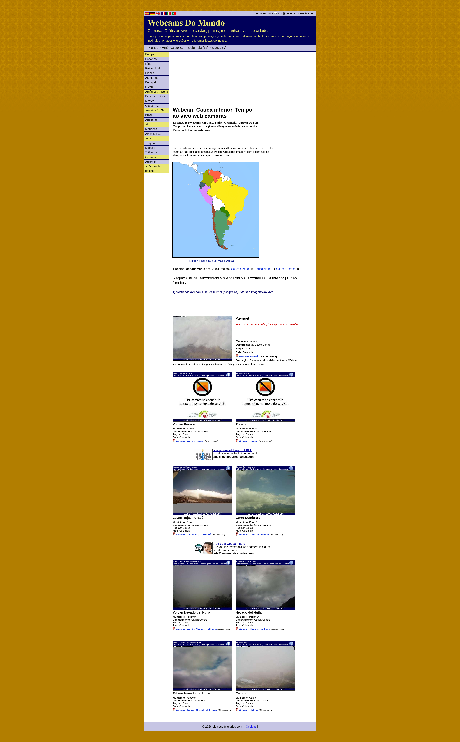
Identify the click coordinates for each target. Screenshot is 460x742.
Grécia (149, 87)
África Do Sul (153, 133)
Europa (150, 54)
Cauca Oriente (285, 268)
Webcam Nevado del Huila (255, 629)
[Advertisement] (244, 79)
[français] (163, 14)
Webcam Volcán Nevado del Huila (196, 629)
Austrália (151, 161)
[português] (174, 14)
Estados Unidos (155, 96)
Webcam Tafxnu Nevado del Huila (196, 710)
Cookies (251, 726)
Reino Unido (153, 68)
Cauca (216, 47)
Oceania (150, 157)
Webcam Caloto (248, 710)
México (149, 101)
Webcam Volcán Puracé (190, 441)
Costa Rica (152, 105)
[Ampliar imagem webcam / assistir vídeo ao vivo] (202, 420)
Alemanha (151, 77)
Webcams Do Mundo (186, 22)
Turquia (150, 143)
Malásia (150, 147)
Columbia (195, 47)
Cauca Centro (240, 268)
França (149, 73)
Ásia (148, 138)
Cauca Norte (262, 268)
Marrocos (151, 129)
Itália (148, 63)
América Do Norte (156, 91)
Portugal (150, 82)
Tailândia (151, 152)
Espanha (151, 59)
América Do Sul (173, 47)
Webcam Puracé (248, 441)
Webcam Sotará (248, 356)
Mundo (153, 47)
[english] (158, 14)
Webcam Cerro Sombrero (254, 534)
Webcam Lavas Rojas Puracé (193, 534)
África (149, 124)
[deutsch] (153, 14)
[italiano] (169, 14)
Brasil (149, 115)
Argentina (151, 119)
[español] (147, 14)
